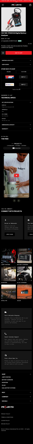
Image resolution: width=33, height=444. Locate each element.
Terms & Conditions (7, 417)
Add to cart (18, 53)
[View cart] (30, 5)
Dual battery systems (8, 388)
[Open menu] (3, 5)
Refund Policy (5, 423)
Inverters (5, 382)
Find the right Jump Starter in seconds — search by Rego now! (16, 1)
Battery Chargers (7, 379)
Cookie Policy (5, 420)
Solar (3, 385)
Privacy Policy (5, 414)
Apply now (9, 234)
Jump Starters (6, 377)
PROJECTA (18, 144)
